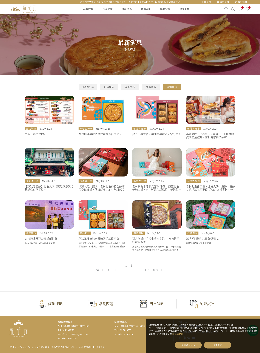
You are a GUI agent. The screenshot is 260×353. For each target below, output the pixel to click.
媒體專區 (151, 87)
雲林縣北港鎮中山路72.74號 (76, 326)
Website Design (18, 347)
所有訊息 (172, 87)
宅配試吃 (207, 303)
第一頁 (100, 270)
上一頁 (114, 270)
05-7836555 (125, 330)
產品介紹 (107, 9)
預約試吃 (146, 9)
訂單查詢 (206, 1)
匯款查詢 (224, 1)
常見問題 (185, 9)
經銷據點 (55, 303)
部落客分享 (88, 87)
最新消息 (127, 9)
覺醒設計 (100, 347)
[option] (130, 44)
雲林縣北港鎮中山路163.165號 (134, 326)
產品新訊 (130, 87)
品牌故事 (88, 9)
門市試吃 (156, 303)
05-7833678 (68, 330)
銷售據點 (165, 9)
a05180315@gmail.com (77, 334)
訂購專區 (109, 87)
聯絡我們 (242, 1)
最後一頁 (158, 270)
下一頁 (143, 270)
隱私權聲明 (177, 334)
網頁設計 (88, 347)
